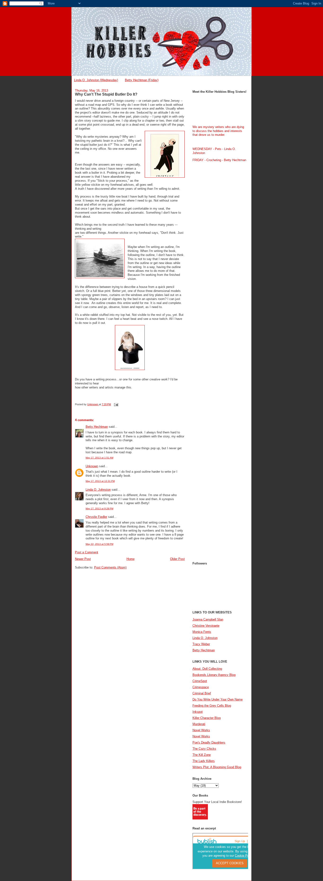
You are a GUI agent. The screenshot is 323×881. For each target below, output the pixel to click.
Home (131, 559)
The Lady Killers (203, 761)
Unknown (92, 466)
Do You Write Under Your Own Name (217, 699)
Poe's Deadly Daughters (208, 742)
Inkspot (197, 712)
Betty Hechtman (97, 426)
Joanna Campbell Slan (207, 619)
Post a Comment (86, 552)
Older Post (177, 559)
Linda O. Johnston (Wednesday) (96, 80)
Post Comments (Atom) (110, 567)
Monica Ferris (201, 632)
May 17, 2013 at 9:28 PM (99, 508)
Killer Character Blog (206, 718)
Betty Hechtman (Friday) (141, 80)
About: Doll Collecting (207, 668)
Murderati (198, 724)
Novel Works (201, 730)
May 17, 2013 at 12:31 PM (100, 481)
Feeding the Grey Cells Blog (211, 705)
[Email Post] (116, 404)
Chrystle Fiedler (96, 517)
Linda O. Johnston (98, 489)
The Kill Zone (201, 755)
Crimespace (200, 687)
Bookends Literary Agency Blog (214, 675)
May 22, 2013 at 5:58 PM (99, 544)
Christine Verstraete (205, 625)
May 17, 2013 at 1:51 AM (99, 457)
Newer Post (83, 559)
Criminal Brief (201, 693)
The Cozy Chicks (204, 748)
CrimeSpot (199, 681)
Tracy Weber (201, 644)
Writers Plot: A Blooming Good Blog (216, 767)
